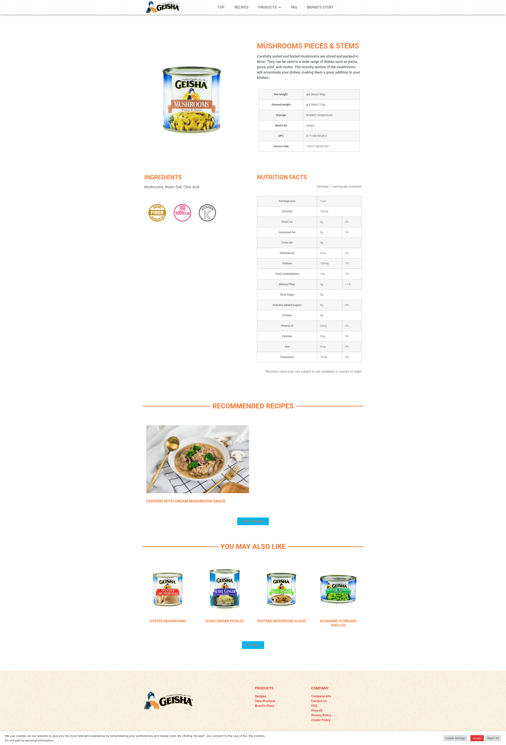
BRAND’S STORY (320, 7)
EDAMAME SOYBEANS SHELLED (338, 623)
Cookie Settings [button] (455, 738)
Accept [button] (477, 738)
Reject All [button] (493, 738)
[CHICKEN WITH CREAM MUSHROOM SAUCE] (197, 459)
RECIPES (241, 7)
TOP (221, 7)
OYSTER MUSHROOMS (168, 621)
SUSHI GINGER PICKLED (224, 621)
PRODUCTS (267, 7)
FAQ (294, 7)
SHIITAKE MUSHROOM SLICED (281, 621)
